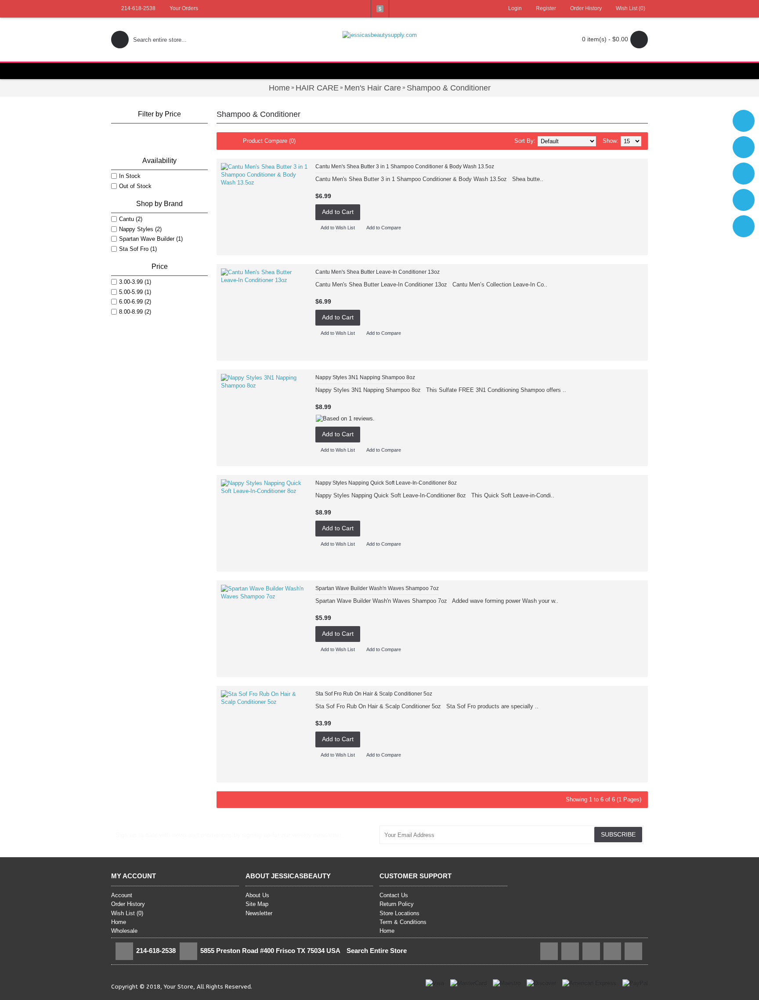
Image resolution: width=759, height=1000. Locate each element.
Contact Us (394, 895)
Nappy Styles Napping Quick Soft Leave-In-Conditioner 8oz (386, 483)
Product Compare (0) (269, 141)
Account (121, 895)
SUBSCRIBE (618, 834)
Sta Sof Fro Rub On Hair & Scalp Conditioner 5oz (373, 694)
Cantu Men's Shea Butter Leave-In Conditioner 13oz (377, 272)
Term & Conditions (403, 922)
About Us (257, 895)
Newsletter (259, 913)
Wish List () (127, 913)
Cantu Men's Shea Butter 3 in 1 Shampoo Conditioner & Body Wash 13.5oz (404, 166)
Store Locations (399, 913)
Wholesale (124, 931)
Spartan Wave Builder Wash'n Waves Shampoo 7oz (377, 588)
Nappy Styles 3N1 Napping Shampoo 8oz (365, 377)
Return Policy (397, 904)
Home (118, 922)
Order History (128, 904)
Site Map (257, 904)
